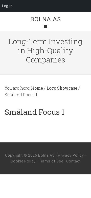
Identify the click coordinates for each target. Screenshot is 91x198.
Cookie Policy (23, 161)
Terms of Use (51, 161)
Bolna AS (45, 19)
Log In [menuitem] (7, 6)
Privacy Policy (71, 155)
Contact (73, 161)
